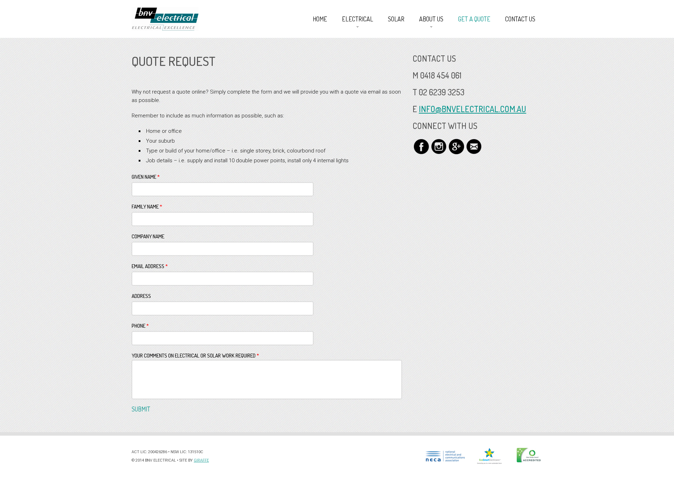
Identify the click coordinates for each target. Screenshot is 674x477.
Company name (148, 236)
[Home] (165, 19)
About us (427, 19)
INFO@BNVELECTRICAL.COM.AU (472, 108)
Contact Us (520, 19)
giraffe (201, 460)
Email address (150, 266)
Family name (147, 206)
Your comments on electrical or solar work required (195, 355)
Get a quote (474, 19)
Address (141, 296)
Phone (140, 325)
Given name (146, 176)
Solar (396, 19)
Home (320, 19)
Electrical (354, 19)
